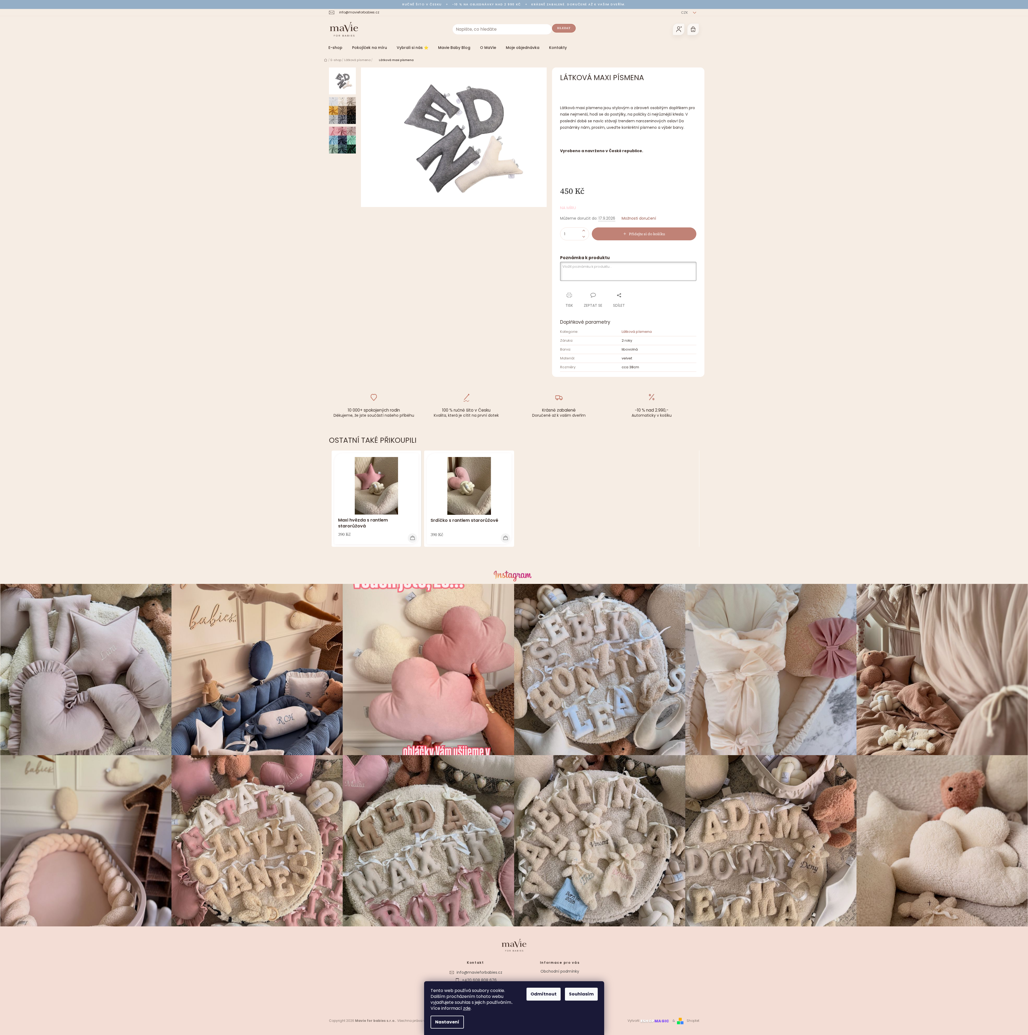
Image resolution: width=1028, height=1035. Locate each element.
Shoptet (693, 1020)
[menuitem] (335, 47)
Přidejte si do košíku (647, 234)
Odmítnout (544, 994)
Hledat (564, 28)
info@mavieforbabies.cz (479, 972)
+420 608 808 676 (479, 980)
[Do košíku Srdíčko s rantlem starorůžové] (505, 538)
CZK (685, 12)
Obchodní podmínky (559, 971)
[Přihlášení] (679, 29)
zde (467, 1008)
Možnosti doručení (639, 218)
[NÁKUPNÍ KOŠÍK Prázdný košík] (693, 29)
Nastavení (447, 1022)
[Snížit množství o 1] (584, 237)
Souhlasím (581, 994)
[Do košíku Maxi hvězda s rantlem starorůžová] (412, 538)
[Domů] (326, 60)
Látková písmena (637, 331)
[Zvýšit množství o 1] (584, 231)
